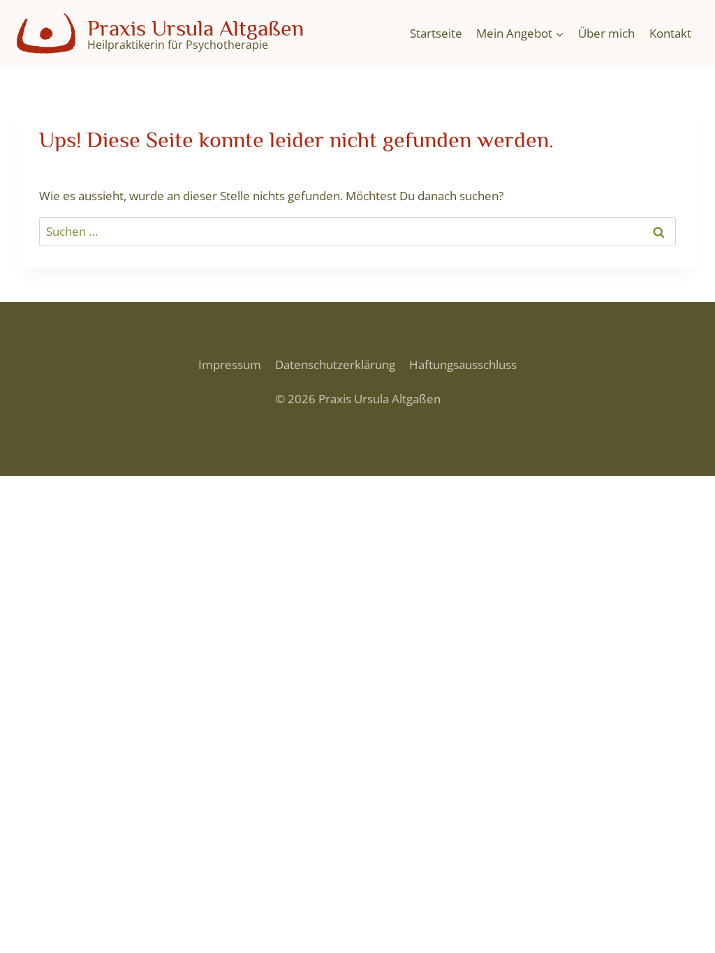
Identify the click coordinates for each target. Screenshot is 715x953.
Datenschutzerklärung (335, 365)
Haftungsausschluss (463, 365)
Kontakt (670, 33)
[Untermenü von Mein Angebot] (520, 33)
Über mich (606, 33)
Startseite (436, 33)
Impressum (229, 365)
